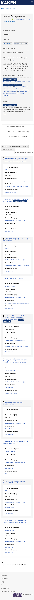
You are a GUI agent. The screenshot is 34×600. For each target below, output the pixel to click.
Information (4, 575)
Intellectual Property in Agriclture (14, 278)
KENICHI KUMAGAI (10, 451)
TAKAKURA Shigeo (10, 286)
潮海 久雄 (7, 170)
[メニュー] (31, 2)
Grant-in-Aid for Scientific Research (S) (15, 382)
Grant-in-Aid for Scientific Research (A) (15, 260)
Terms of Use (5, 588)
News (2, 585)
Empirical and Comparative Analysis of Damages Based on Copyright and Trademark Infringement (15, 317)
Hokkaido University (10, 395)
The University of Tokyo (11, 393)
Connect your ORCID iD (21, 19)
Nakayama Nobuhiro (10, 491)
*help (29, 19)
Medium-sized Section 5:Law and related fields (17, 265)
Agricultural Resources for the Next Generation (17, 303)
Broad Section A (23, 91)
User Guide (4, 578)
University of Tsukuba (10, 192)
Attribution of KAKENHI (8, 591)
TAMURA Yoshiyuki (10, 370)
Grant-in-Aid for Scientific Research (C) (15, 340)
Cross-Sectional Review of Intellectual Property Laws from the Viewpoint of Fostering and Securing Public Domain (15, 360)
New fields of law (8, 87)
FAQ (2, 582)
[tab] (18, 127)
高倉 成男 (7, 248)
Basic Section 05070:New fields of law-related (16, 81)
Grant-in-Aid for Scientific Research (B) (15, 181)
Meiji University (9, 231)
